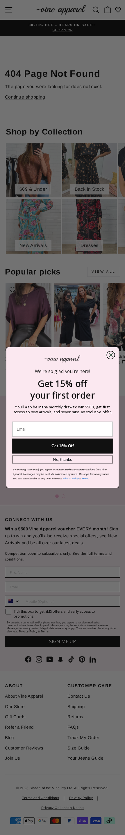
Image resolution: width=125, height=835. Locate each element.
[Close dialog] (111, 355)
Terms (85, 478)
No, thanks (62, 459)
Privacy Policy (70, 478)
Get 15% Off (62, 446)
